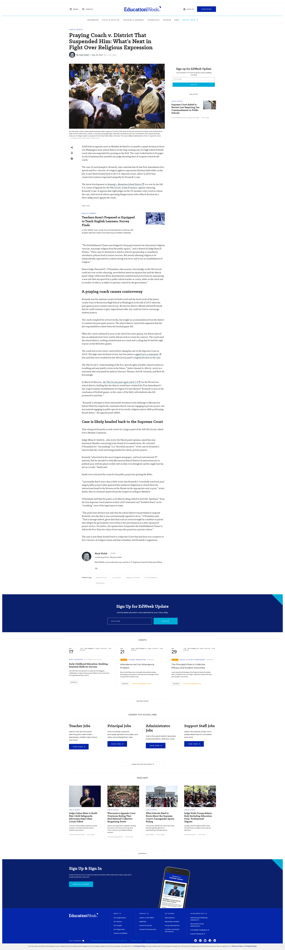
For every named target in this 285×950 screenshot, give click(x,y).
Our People (118, 925)
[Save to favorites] (71, 153)
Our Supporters (119, 929)
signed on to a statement (147, 354)
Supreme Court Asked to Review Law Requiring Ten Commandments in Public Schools (185, 108)
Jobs (176, 20)
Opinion (167, 20)
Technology (153, 20)
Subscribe (206, 9)
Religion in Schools (132, 577)
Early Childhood (76, 659)
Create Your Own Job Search (141, 764)
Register (74, 682)
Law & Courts (76, 29)
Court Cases (116, 577)
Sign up (165, 621)
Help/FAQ (142, 921)
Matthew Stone (189, 834)
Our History (118, 921)
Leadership (93, 20)
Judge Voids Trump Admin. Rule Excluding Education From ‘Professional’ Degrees (198, 817)
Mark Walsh (84, 55)
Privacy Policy (152, 941)
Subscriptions (170, 918)
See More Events (142, 701)
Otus (199, 683)
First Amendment (151, 577)
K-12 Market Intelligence (199, 930)
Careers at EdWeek (120, 933)
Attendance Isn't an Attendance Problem (137, 666)
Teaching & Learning (133, 20)
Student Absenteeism (137, 659)
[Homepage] (142, 9)
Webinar (150, 659)
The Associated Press (179, 117)
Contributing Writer (102, 557)
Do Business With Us (198, 913)
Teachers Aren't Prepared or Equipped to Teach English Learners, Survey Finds (108, 221)
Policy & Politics (110, 20)
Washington (100, 583)
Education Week (115, 557)
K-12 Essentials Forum (93, 659)
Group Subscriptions (172, 925)
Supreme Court (101, 577)
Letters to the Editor (146, 918)
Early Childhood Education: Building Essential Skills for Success (88, 665)
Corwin (149, 683)
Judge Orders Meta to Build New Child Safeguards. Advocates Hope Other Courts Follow (83, 817)
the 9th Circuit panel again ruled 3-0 (120, 382)
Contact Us (144, 913)
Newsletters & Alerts (172, 921)
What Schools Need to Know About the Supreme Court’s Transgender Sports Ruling (160, 817)
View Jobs (78, 747)
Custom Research (197, 934)
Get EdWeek (169, 913)
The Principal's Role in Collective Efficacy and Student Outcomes (188, 666)
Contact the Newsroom (147, 929)
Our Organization (120, 918)
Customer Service (145, 925)
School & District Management (192, 659)
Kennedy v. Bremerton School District (125, 184)
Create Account (81, 884)
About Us (117, 913)
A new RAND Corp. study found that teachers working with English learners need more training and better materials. (107, 231)
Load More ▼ (142, 853)
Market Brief (189, 20)
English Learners (89, 213)
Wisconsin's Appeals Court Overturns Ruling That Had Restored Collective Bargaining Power (121, 817)
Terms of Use (136, 941)
